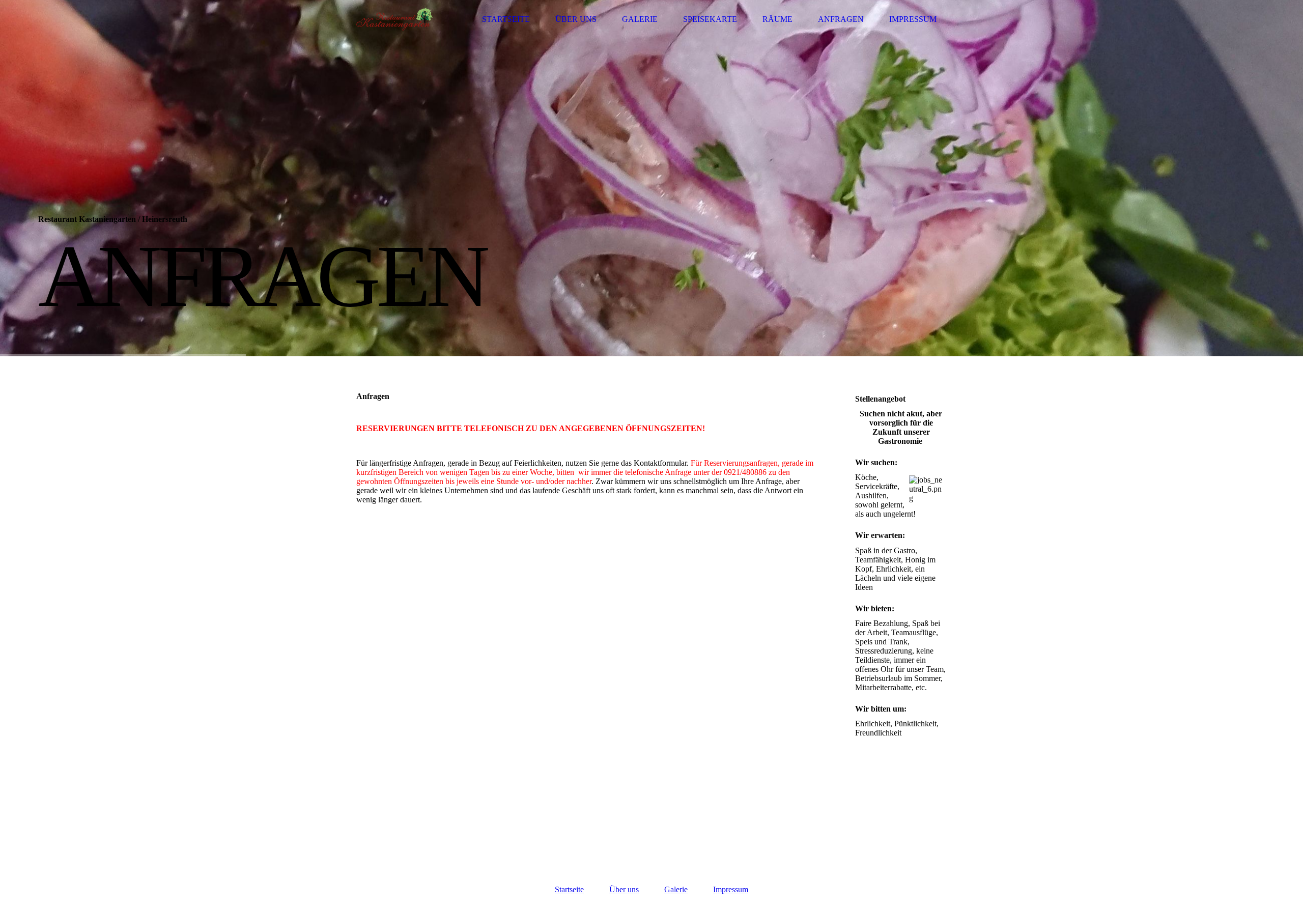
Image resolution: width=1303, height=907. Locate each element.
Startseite (506, 19)
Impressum (913, 19)
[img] (394, 19)
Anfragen (841, 19)
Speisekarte (710, 19)
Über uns (576, 19)
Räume (777, 19)
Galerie (640, 19)
